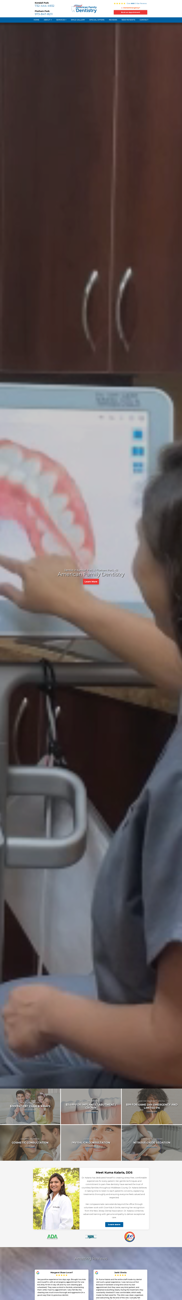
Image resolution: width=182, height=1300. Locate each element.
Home (36, 20)
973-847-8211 (44, 14)
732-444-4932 (44, 5)
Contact (144, 20)
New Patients (128, 20)
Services (60, 20)
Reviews (113, 20)
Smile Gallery (78, 20)
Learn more (114, 1224)
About (47, 20)
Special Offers (96, 20)
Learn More (91, 581)
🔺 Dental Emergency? (130, 8)
